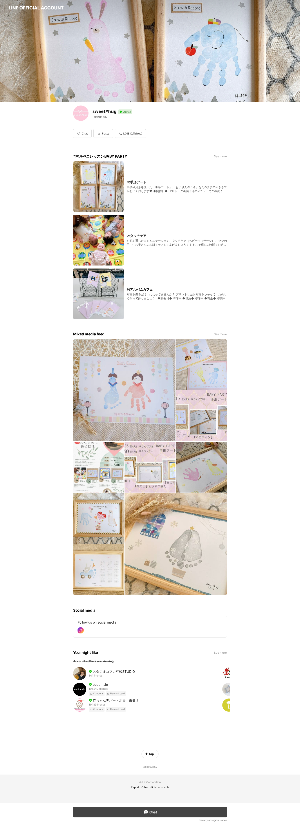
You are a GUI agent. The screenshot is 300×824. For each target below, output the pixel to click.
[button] (103, 133)
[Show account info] (125, 112)
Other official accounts (155, 787)
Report (135, 787)
